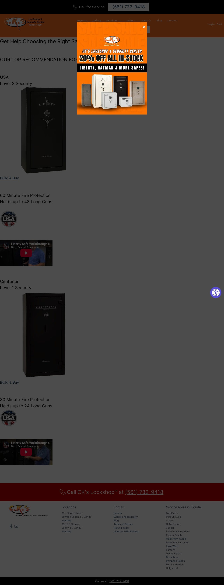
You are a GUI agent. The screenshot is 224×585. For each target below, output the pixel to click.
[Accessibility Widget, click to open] (215, 292)
